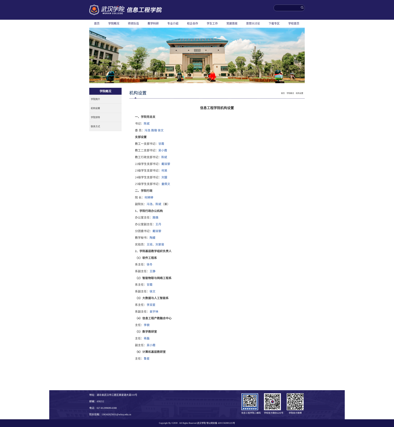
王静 (152, 271)
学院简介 (95, 99)
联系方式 (95, 126)
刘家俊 (159, 244)
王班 (150, 244)
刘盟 (164, 177)
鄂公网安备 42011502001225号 (220, 423)
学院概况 (113, 23)
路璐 (154, 130)
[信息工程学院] (125, 6)
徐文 (161, 130)
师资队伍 (133, 23)
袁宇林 (154, 311)
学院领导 (95, 117)
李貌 (147, 325)
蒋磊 (147, 338)
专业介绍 (172, 23)
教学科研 (153, 23)
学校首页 (293, 23)
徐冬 (150, 264)
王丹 (158, 224)
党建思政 (231, 23)
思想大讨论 (253, 23)
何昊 (164, 170)
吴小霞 (162, 150)
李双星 (151, 304)
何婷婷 (149, 197)
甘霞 (161, 143)
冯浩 (147, 130)
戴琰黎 (165, 164)
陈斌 (147, 123)
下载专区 (274, 23)
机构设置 (95, 108)
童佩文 (165, 184)
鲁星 (147, 358)
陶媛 (152, 237)
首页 (97, 23)
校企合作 (192, 23)
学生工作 (212, 23)
